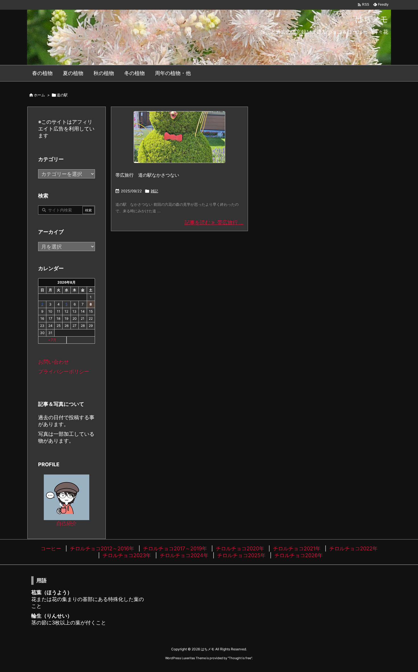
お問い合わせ (53, 362)
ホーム (39, 95)
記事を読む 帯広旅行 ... (214, 222)
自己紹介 (66, 523)
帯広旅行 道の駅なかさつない (147, 175)
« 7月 (52, 340)
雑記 (154, 191)
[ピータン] (179, 137)
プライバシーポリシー (63, 371)
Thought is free (240, 658)
